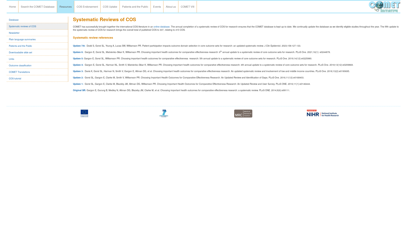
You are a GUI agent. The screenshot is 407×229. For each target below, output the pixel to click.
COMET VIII (187, 6)
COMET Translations (19, 71)
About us (171, 6)
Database (14, 19)
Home (12, 6)
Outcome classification (20, 65)
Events (157, 6)
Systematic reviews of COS (22, 26)
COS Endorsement (87, 6)
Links (11, 58)
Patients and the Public (135, 6)
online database (162, 26)
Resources (65, 6)
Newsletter (14, 32)
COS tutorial (15, 78)
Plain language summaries (22, 39)
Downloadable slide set (20, 52)
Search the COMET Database (38, 6)
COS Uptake (110, 6)
